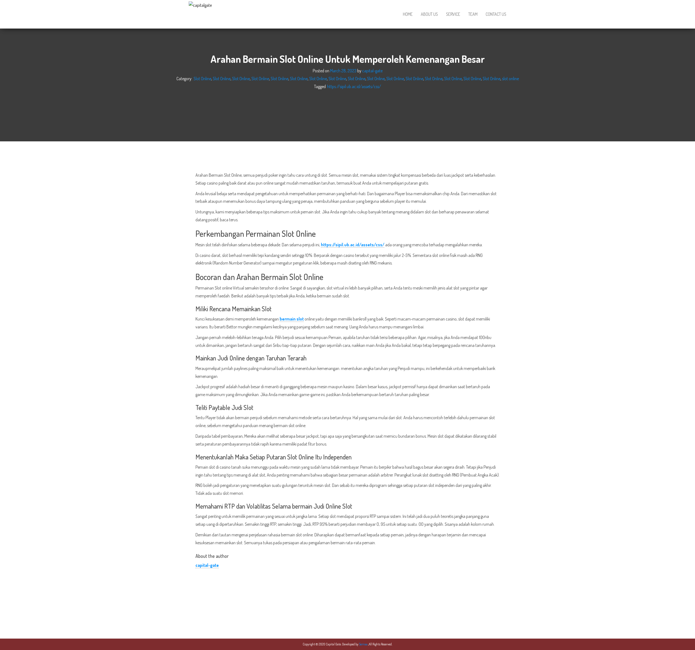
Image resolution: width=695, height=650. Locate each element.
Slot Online (202, 78)
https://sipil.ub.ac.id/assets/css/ (354, 86)
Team (473, 14)
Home (408, 14)
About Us (429, 14)
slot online (510, 78)
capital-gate (372, 70)
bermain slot (292, 319)
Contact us (496, 14)
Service (453, 14)
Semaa (363, 644)
